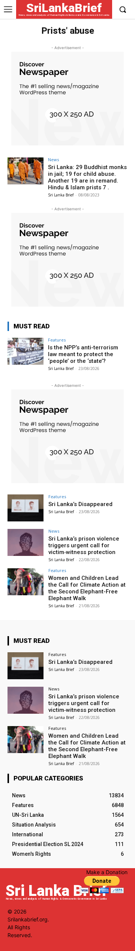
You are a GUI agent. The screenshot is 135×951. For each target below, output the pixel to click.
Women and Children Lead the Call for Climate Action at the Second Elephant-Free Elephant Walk (87, 588)
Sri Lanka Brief (61, 195)
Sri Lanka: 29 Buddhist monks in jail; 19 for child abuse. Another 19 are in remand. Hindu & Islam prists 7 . (87, 177)
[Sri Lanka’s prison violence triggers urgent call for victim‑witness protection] (26, 542)
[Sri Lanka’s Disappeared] (26, 507)
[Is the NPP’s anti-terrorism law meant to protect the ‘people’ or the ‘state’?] (26, 351)
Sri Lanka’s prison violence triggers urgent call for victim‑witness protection (83, 545)
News (53, 159)
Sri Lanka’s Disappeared (80, 504)
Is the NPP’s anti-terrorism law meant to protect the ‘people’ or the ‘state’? (83, 354)
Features (57, 340)
